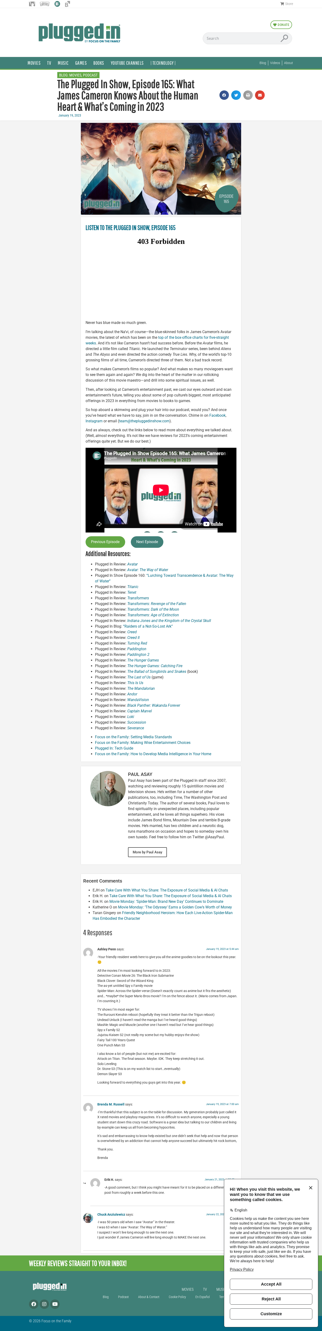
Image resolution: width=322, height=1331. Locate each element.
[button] (224, 95)
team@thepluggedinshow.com (144, 421)
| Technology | (163, 63)
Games (81, 63)
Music (63, 63)
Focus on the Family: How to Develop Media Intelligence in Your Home (153, 754)
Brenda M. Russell (110, 1104)
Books (98, 63)
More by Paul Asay (147, 852)
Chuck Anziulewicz (111, 1215)
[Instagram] (44, 1304)
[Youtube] (55, 1304)
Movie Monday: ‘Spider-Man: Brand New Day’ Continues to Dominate (166, 901)
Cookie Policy (177, 1297)
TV (49, 63)
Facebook (217, 415)
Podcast (90, 75)
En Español (202, 1297)
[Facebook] (33, 1304)
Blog (106, 1297)
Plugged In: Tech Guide (114, 748)
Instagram (94, 421)
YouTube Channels (127, 63)
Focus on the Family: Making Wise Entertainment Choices (142, 742)
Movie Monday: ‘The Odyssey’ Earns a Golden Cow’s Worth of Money (175, 907)
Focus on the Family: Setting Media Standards (133, 737)
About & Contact (148, 1297)
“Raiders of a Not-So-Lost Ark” (148, 626)
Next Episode (147, 542)
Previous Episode (105, 542)
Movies (34, 63)
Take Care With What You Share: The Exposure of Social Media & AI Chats (167, 890)
